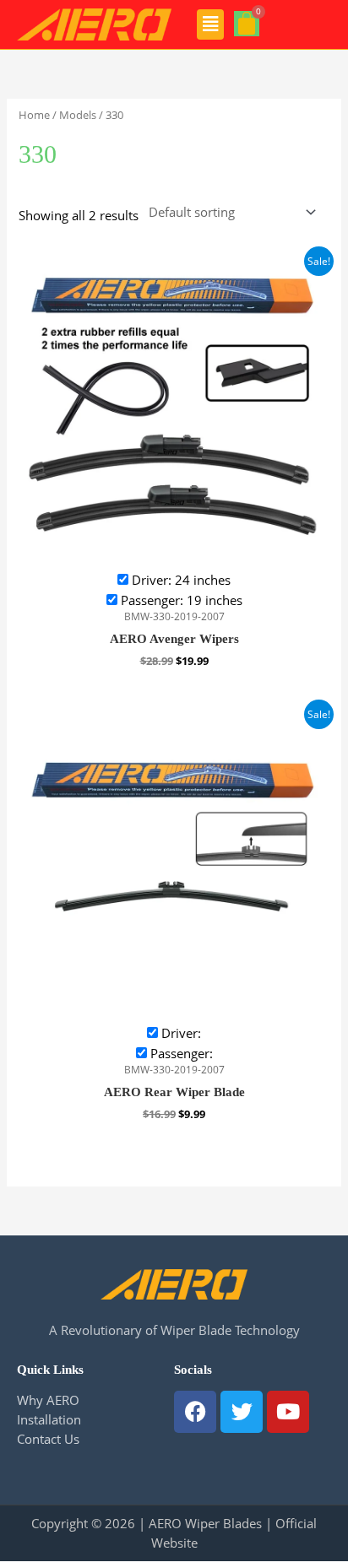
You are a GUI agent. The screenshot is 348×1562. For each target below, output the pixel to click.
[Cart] (246, 23)
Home (34, 114)
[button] (211, 24)
